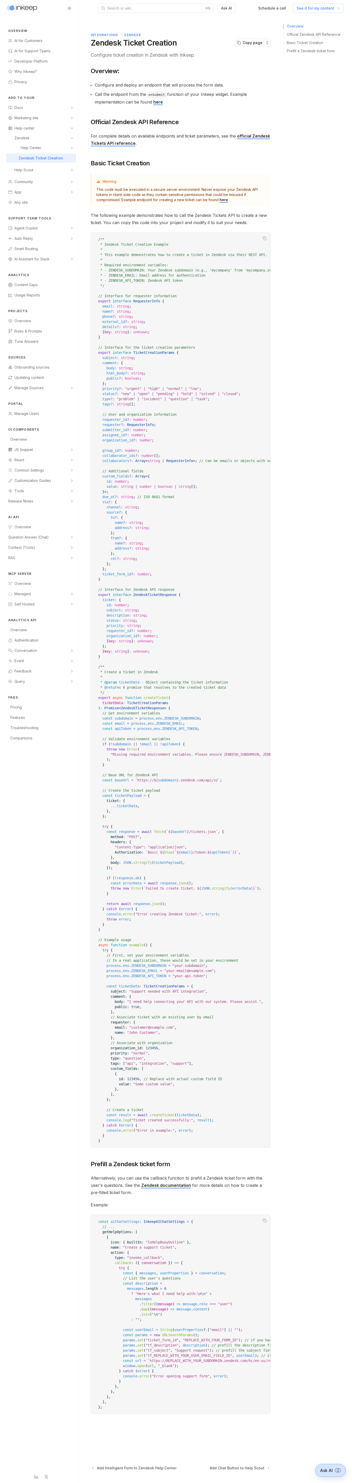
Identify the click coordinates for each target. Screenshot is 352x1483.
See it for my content (315, 8)
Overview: (105, 71)
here (158, 102)
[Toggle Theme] (69, 8)
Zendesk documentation (166, 1185)
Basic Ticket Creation (120, 163)
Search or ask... (158, 8)
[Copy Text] (264, 238)
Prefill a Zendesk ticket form (130, 1164)
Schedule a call (272, 8)
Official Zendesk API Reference (135, 122)
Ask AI (226, 8)
